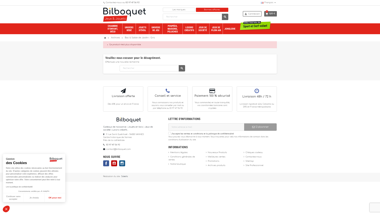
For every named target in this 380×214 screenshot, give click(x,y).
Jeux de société (202, 29)
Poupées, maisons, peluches (172, 29)
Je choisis (34, 197)
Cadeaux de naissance (114, 127)
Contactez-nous (254, 157)
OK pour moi (55, 197)
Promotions (213, 161)
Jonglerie (229, 28)
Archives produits (216, 165)
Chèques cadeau (254, 153)
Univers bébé (129, 29)
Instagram (122, 163)
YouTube (114, 163)
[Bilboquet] (124, 14)
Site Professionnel (254, 165)
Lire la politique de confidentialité (19, 187)
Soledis (124, 176)
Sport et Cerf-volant (255, 25)
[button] (6, 209)
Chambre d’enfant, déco (113, 29)
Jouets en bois (136, 127)
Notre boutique (178, 164)
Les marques (178, 10)
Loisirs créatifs (189, 29)
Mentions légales (179, 153)
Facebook (106, 163)
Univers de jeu (156, 29)
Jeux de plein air (216, 29)
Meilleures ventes (216, 157)
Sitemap (250, 161)
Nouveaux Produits (217, 153)
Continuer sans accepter (13, 197)
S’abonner (262, 127)
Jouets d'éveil (142, 29)
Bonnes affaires (212, 10)
